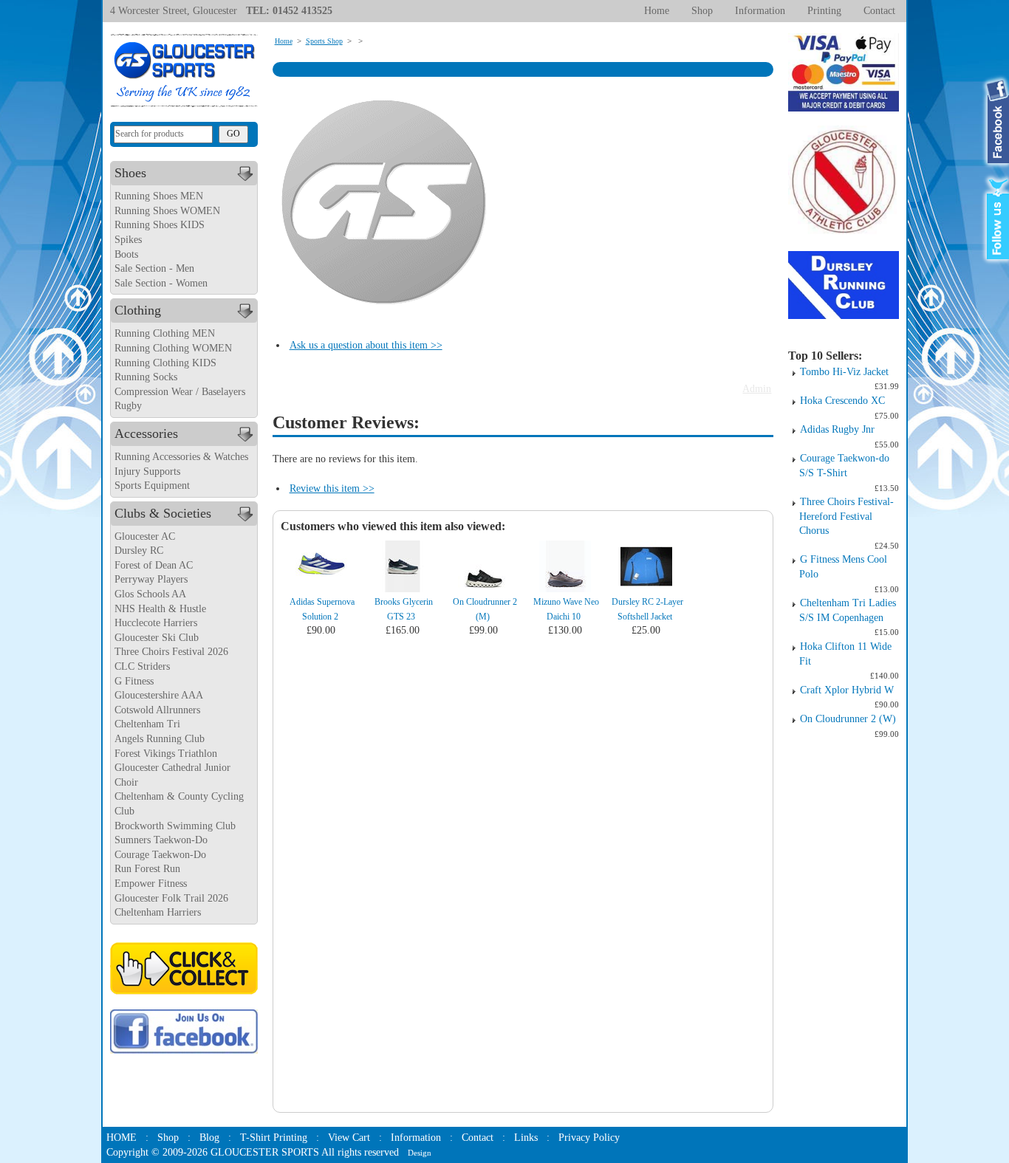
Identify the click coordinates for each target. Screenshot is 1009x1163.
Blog (209, 1137)
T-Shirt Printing (273, 1137)
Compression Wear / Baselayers (179, 391)
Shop (702, 10)
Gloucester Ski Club (156, 637)
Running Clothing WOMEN (173, 348)
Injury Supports (147, 471)
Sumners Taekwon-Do (161, 839)
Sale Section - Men (154, 268)
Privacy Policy (589, 1137)
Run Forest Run (147, 868)
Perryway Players (151, 579)
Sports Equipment (152, 485)
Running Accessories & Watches (181, 456)
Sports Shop (324, 41)
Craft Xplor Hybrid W (847, 690)
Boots (126, 254)
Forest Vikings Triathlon (165, 753)
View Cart (349, 1137)
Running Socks (145, 376)
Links (526, 1137)
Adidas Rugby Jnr (837, 429)
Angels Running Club (159, 738)
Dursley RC (138, 550)
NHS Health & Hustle (160, 608)
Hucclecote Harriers (155, 622)
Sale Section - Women (161, 283)
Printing (824, 10)
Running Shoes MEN (158, 196)
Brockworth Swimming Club (175, 825)
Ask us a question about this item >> (366, 345)
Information (760, 10)
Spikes (128, 239)
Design (419, 1152)
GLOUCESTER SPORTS (265, 1152)
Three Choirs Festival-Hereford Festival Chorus (846, 516)
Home (656, 10)
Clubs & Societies (162, 513)
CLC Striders (142, 666)
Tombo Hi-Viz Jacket (844, 371)
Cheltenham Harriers (157, 912)
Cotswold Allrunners (157, 710)
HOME (121, 1137)
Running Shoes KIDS (159, 224)
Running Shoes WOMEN (167, 210)
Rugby (128, 405)
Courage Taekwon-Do (160, 854)
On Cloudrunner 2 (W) (848, 718)
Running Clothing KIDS (165, 362)
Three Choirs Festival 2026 (171, 651)
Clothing (137, 310)
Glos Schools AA (150, 594)
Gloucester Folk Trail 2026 (171, 898)
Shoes (130, 172)
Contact (879, 10)
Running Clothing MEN (164, 333)
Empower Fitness (150, 883)
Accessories (146, 433)
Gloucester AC (144, 536)
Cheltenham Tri (147, 724)
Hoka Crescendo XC (842, 400)
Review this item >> (332, 488)
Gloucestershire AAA (158, 695)
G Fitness (134, 681)
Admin (756, 388)
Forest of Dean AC (153, 565)
